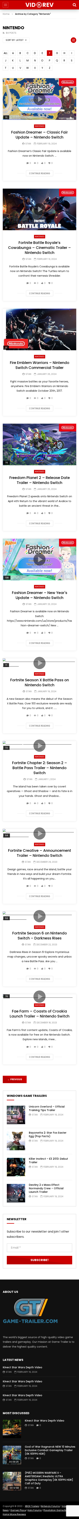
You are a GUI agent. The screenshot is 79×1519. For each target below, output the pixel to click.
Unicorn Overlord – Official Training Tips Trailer (47, 1108)
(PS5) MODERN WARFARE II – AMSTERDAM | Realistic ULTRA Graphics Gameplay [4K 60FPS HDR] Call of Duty (49, 1478)
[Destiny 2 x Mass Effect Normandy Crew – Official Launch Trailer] (16, 1193)
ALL (6, 53)
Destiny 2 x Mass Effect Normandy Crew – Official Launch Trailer (46, 1188)
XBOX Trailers (32, 1506)
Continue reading (39, 173)
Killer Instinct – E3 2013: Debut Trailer (48, 1160)
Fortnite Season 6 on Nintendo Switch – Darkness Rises (39, 936)
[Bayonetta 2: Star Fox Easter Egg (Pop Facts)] (16, 1141)
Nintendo (39, 126)
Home (6, 14)
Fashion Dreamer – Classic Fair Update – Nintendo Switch (39, 135)
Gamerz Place (18, 1510)
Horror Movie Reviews (14, 1514)
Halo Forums (35, 1510)
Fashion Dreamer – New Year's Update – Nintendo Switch (39, 595)
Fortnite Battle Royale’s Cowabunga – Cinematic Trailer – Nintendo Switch (39, 247)
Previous (15, 1079)
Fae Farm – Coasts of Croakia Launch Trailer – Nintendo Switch (39, 1014)
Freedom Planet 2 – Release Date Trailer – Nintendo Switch (39, 480)
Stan (28, 143)
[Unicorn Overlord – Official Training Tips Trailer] (16, 1115)
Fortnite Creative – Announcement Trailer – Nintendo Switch (39, 853)
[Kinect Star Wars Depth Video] (12, 1429)
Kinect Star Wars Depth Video (22, 1367)
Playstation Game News (56, 1510)
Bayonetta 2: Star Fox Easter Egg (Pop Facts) (48, 1134)
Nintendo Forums (50, 1506)
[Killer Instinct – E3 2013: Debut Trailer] (16, 1167)
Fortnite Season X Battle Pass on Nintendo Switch (39, 682)
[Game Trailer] (40, 5)
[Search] (74, 4)
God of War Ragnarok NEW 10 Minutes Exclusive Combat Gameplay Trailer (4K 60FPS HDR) (50, 1450)
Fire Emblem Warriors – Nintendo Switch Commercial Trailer (39, 365)
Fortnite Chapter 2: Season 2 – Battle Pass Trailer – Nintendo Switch (39, 767)
